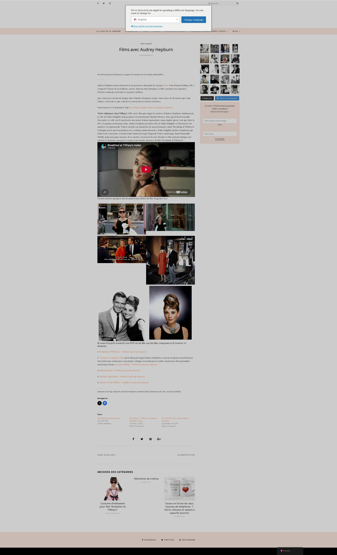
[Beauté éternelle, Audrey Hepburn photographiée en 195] (224, 58)
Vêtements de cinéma (146, 478)
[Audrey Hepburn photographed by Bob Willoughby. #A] (224, 89)
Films (145, 31)
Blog (235, 31)
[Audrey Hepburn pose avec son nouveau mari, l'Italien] (224, 48)
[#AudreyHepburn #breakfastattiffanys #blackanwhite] (214, 69)
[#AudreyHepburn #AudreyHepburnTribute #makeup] (224, 79)
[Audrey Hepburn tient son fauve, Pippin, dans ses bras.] (214, 58)
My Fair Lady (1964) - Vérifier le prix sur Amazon (122, 376)
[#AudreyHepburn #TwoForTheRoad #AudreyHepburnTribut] (204, 79)
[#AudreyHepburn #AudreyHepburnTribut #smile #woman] (214, 79)
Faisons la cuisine (175, 31)
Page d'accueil (106, 455)
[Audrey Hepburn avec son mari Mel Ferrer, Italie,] (204, 58)
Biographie (132, 31)
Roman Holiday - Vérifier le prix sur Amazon (136, 364)
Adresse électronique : (219, 111)
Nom (220, 124)
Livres (156, 31)
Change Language (194, 19)
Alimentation (186, 455)
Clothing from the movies (108, 418)
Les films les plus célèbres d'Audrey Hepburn (151, 107)
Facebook (150, 540)
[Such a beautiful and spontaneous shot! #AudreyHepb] (235, 58)
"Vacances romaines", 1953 (112, 358)
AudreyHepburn (146, 55)
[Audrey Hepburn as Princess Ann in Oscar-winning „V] (224, 69)
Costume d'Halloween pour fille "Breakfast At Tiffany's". (113, 506)
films (166, 85)
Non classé (146, 44)
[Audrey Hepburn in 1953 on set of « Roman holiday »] (235, 79)
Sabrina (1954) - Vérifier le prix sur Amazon (120, 370)
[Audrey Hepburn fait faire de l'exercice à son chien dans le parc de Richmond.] (214, 48)
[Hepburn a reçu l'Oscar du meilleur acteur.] (235, 48)
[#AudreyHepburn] (235, 69)
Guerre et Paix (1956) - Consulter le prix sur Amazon (124, 382)
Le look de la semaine (109, 31)
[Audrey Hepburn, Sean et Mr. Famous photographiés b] (204, 48)
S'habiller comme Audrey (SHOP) (208, 31)
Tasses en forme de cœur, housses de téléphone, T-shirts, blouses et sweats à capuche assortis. (179, 508)
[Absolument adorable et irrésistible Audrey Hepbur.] (214, 89)
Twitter (169, 540)
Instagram (188, 540)
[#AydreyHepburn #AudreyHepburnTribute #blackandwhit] (235, 89)
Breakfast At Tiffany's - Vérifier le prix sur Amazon (123, 352)
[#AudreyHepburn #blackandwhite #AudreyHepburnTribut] (204, 69)
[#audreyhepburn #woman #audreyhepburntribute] (204, 89)
